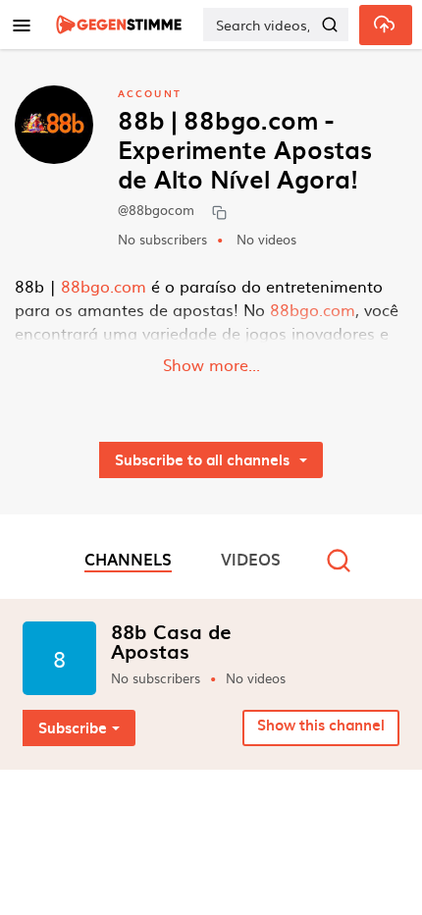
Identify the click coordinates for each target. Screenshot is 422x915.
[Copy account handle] (219, 211)
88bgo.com (103, 285)
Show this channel (321, 724)
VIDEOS (251, 558)
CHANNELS (128, 558)
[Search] (329, 24)
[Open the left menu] (21, 25)
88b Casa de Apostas (171, 641)
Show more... (211, 364)
